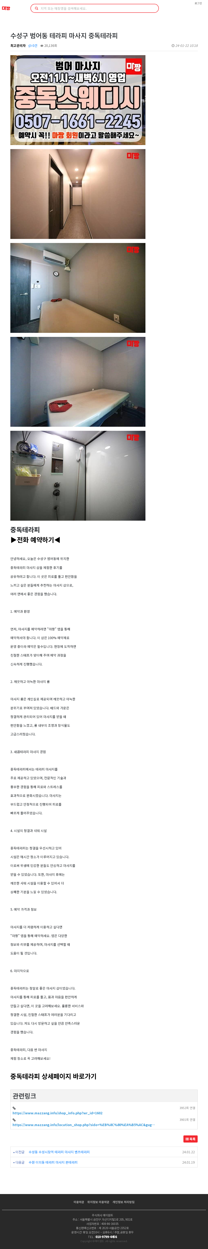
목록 (192, 1138)
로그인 (198, 3)
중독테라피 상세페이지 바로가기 (53, 1076)
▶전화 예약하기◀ (35, 539)
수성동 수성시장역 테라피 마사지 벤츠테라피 (59, 1151)
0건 (34, 45)
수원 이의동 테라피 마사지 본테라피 (53, 1162)
